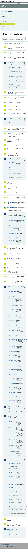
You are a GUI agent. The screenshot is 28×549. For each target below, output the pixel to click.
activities (13, 67)
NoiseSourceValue (13, 365)
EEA (8, 1)
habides (9, 187)
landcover (9, 258)
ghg (8, 182)
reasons (12, 84)
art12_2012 (10, 52)
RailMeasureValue (13, 374)
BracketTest (13, 466)
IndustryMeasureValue (13, 325)
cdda (8, 106)
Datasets (4, 14)
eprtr (8, 128)
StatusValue (13, 392)
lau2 (8, 267)
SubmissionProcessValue (13, 396)
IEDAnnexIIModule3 (11, 207)
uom (8, 519)
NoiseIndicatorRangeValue (13, 346)
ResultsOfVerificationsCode (13, 228)
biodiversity (10, 102)
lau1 (8, 263)
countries (13, 76)
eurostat (9, 145)
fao (8, 148)
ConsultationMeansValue (13, 305)
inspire (9, 253)
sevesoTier (13, 439)
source (12, 169)
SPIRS (12, 445)
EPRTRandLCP (11, 133)
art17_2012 (10, 92)
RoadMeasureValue (13, 383)
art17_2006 (10, 62)
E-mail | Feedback (5, 544)
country (12, 534)
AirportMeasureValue (13, 291)
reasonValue (13, 427)
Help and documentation (7, 11)
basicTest (13, 463)
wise (8, 524)
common (9, 109)
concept (12, 162)
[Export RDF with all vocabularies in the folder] (24, 64)
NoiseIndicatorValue (13, 351)
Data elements (5, 19)
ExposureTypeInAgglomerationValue (13, 315)
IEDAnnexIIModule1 (11, 202)
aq (7, 47)
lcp (7, 276)
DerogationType (13, 225)
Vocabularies (5, 24)
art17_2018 (10, 97)
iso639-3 (12, 330)
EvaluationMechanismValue (13, 309)
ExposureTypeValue (13, 320)
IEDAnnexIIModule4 (11, 214)
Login (17, 3)
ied (7, 197)
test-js (12, 487)
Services (4, 26)
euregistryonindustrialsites (11, 139)
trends (12, 87)
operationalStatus (13, 421)
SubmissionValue (13, 400)
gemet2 (9, 159)
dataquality (10, 118)
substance (13, 451)
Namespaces (4, 28)
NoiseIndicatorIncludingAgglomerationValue (13, 339)
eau (11, 472)
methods (13, 80)
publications (10, 406)
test (8, 460)
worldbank (10, 529)
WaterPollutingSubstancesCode (13, 240)
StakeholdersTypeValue (13, 387)
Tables (3, 16)
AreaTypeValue (13, 296)
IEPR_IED (9, 247)
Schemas (4, 21)
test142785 (13, 491)
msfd (8, 281)
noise (8, 286)
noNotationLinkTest (13, 484)
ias (7, 192)
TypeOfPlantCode (13, 233)
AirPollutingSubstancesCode (13, 220)
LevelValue (13, 335)
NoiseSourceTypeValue (13, 360)
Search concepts (18, 43)
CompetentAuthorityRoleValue (13, 299)
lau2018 (9, 271)
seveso (9, 416)
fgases (8, 153)
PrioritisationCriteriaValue (13, 369)
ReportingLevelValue (13, 378)
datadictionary (11, 113)
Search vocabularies (8, 43)
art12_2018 (10, 57)
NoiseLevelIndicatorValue (13, 355)
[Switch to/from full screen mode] (19, 3)
